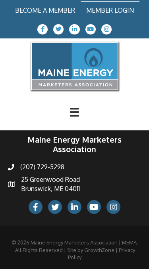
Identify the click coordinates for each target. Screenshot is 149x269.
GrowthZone (99, 250)
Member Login (110, 10)
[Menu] (74, 112)
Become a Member (45, 10)
